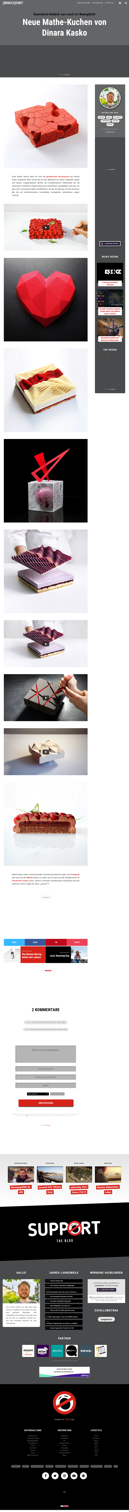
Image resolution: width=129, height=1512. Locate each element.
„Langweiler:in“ (99, 1285)
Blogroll (16, 1466)
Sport (96, 1445)
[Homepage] (15, 3)
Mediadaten (60, 1466)
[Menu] (120, 3)
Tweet (14, 942)
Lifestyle (96, 1430)
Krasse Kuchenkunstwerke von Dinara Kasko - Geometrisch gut (49, 1029)
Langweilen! (106, 1319)
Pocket (77, 942)
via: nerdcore (45, 897)
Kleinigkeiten (32, 1443)
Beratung (84, 1466)
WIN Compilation (32, 1455)
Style (96, 1448)
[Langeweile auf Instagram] (64, 1475)
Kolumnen (96, 1438)
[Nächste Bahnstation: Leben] (108, 1180)
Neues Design (110, 257)
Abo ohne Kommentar (57, 1094)
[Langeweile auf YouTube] (74, 1475)
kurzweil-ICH (64, 1450)
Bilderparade (33, 1436)
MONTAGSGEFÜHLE (21, 1163)
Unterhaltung (32, 1430)
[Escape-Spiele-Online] (101, 1351)
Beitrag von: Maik (110, 113)
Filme (33, 1445)
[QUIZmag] (72, 1351)
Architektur (64, 1438)
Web (96, 1455)
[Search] (126, 3)
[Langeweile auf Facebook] (45, 1475)
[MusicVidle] (57, 1351)
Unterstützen (37, 1466)
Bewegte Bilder (64, 1443)
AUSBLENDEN (67, 74)
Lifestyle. (109, 3)
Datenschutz (96, 1466)
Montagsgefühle (32, 1441)
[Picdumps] (86, 1351)
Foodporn (106, 121)
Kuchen (115, 121)
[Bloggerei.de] (64, 1506)
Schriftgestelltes (64, 1453)
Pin (56, 942)
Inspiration (64, 1430)
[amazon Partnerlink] (28, 1351)
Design (101, 117)
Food (109, 117)
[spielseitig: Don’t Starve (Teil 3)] (79, 1180)
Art (64, 1441)
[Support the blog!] (64, 1232)
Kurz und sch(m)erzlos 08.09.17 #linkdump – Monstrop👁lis (49, 1022)
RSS (115, 1466)
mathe (110, 124)
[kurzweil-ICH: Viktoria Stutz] (50, 1180)
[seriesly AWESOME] (43, 1351)
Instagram (75, 874)
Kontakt (49, 1466)
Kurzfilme (33, 1448)
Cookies (108, 1466)
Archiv (25, 1466)
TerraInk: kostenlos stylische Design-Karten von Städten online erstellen (110, 311)
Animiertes (64, 1436)
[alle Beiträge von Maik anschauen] (110, 98)
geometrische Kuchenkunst (57, 176)
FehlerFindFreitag (33, 1438)
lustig (33, 1453)
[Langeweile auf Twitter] (55, 1475)
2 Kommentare (110, 132)
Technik (96, 1450)
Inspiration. (97, 3)
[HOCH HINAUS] (64, 1492)
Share (35, 942)
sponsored (73, 1466)
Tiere (96, 1453)
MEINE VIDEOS (79, 1163)
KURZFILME (108, 1163)
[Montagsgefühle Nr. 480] (21, 1180)
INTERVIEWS (50, 1163)
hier (27, 1115)
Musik (96, 1441)
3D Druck (117, 117)
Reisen (96, 1443)
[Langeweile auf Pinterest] (83, 1475)
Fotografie (64, 1448)
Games (33, 1450)
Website (30, 877)
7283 (67, 1419)
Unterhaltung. (84, 3)
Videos (64, 1455)
